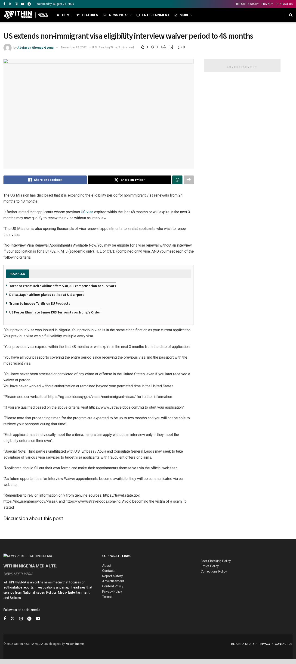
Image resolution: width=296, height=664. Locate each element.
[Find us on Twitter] (10, 4)
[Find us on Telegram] (29, 4)
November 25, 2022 (74, 47)
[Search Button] (291, 15)
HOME (66, 15)
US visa (87, 212)
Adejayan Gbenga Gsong (35, 47)
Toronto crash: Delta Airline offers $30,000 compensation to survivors (62, 286)
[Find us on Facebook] (4, 4)
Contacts (108, 571)
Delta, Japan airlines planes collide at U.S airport (46, 294)
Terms (107, 596)
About (106, 565)
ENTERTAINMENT (156, 15)
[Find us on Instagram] (16, 4)
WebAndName (74, 643)
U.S (94, 47)
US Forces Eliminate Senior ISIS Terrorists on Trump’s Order (54, 312)
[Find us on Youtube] (22, 4)
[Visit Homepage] (26, 15)
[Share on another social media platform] (189, 179)
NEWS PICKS (119, 15)
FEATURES (90, 15)
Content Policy (112, 586)
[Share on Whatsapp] (177, 179)
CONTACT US (284, 4)
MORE (184, 15)
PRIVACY (267, 4)
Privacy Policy (112, 591)
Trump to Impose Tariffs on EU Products (39, 303)
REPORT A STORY (247, 4)
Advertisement (113, 581)
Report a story (112, 576)
